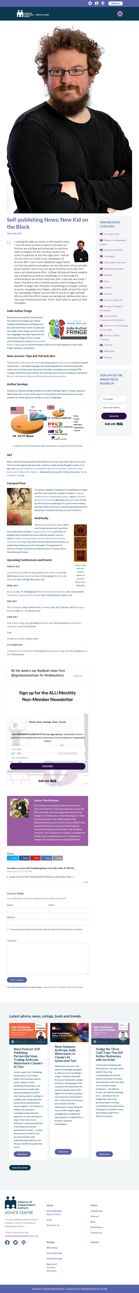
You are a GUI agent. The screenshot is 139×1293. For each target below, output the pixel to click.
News (107, 281)
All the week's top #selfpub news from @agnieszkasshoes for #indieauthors (38, 672)
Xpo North (44, 623)
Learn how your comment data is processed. (63, 987)
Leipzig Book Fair (26, 576)
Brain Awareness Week (51, 524)
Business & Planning (113, 250)
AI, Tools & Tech (111, 234)
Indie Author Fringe (52, 572)
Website (11, 917)
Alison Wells (74, 500)
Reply (85, 882)
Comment (12, 940)
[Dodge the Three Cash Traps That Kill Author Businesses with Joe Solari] (110, 1043)
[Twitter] (90, 3)
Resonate (11, 591)
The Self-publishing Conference (51, 591)
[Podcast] (103, 3)
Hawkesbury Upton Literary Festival (24, 595)
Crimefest (45, 607)
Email (51, 905)
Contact (94, 1242)
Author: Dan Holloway (46, 800)
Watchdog (109, 351)
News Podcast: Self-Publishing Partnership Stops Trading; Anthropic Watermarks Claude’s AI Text (28, 1058)
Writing (107, 357)
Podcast (108, 293)
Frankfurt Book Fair (16, 651)
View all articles (20, 1167)
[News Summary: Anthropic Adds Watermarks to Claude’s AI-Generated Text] (69, 1040)
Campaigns (109, 256)
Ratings (51, 1242)
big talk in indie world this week (26, 362)
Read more (22, 1154)
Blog (92, 1221)
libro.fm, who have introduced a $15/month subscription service (36, 376)
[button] (13, 858)
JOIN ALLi (115, 3)
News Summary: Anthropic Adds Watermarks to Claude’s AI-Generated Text (65, 1054)
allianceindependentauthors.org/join (21, 1235)
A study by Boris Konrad (42, 531)
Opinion (108, 287)
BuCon (84, 651)
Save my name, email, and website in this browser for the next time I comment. (46, 929)
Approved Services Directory (52, 1267)
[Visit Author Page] (19, 808)
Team (49, 1219)
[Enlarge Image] (69, 119)
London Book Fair (15, 572)
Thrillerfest (12, 638)
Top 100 (108, 345)
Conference (96, 1232)
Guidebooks (96, 1210)
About (50, 1205)
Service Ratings (54, 1253)
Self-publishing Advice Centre (54, 1212)
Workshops (96, 1227)
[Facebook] (97, 3)
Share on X (78, 676)
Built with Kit (48, 780)
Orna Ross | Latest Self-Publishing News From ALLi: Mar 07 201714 (40, 868)
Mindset (108, 275)
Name (10, 905)
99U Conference (14, 607)
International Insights (114, 268)
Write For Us (53, 1225)
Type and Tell (64, 362)
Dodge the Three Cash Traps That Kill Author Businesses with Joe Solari (109, 1054)
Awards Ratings (54, 1258)
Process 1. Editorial (113, 300)
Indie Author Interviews (115, 262)
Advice (94, 1205)
